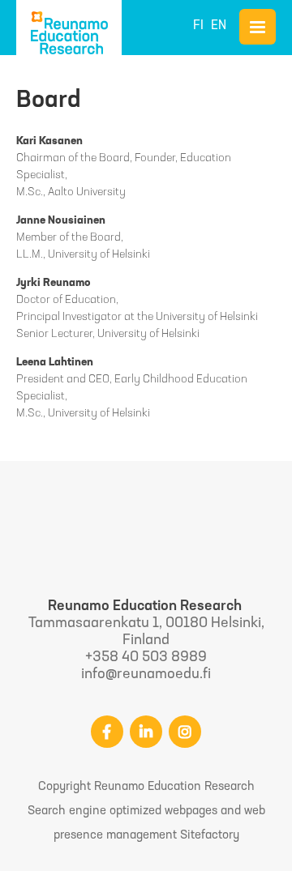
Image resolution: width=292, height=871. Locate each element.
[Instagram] (185, 731)
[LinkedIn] (146, 731)
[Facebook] (107, 731)
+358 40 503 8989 (146, 658)
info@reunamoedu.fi (146, 675)
